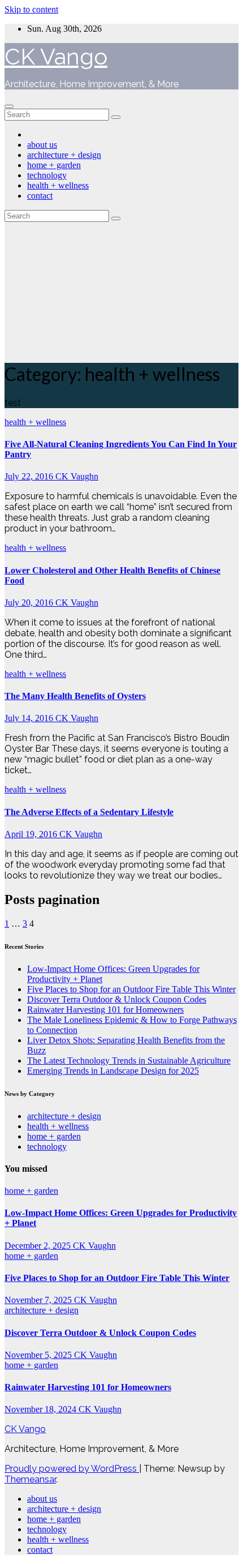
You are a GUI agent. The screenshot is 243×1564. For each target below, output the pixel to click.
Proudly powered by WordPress (72, 1468)
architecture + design (64, 155)
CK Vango (56, 56)
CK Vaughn (76, 476)
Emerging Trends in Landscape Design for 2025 (113, 1070)
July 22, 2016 (30, 476)
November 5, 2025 (39, 1355)
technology (47, 175)
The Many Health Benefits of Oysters (75, 696)
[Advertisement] (121, 289)
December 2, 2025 (39, 1245)
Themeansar (30, 1479)
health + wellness (58, 185)
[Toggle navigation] (9, 106)
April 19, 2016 (32, 834)
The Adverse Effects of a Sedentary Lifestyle (89, 812)
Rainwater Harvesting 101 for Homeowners (105, 1009)
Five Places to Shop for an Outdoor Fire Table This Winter (131, 989)
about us (42, 144)
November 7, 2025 (39, 1300)
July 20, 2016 (30, 602)
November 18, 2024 (42, 1409)
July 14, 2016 (30, 718)
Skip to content (31, 9)
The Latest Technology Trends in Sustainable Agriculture (129, 1060)
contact (40, 195)
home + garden (54, 165)
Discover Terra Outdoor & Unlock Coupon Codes (116, 999)
